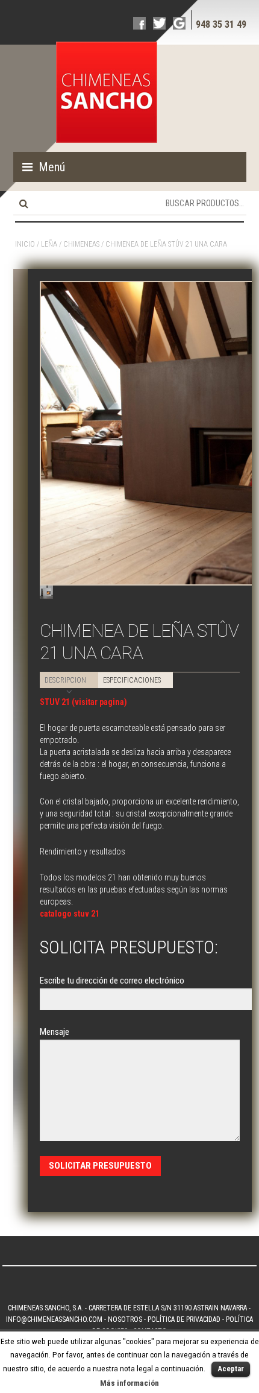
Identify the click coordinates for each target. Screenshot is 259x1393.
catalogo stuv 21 (69, 913)
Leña (49, 244)
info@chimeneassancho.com (54, 1319)
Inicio (25, 244)
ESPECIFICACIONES (132, 680)
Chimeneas (81, 244)
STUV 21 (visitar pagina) (83, 702)
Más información (129, 1383)
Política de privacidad (184, 1319)
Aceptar (230, 1368)
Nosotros (125, 1319)
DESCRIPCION (65, 680)
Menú (52, 167)
